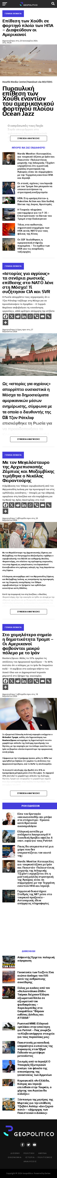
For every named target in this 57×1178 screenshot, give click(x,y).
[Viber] (36, 316)
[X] (11, 316)
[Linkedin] (24, 316)
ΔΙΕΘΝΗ (15, 1153)
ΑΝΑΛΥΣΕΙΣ (30, 1161)
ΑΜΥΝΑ (42, 1153)
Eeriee (47, 1173)
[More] (5, 322)
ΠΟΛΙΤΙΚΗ (29, 1153)
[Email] (42, 316)
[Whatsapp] (30, 316)
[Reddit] (18, 316)
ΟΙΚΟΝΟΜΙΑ (15, 1157)
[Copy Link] (48, 316)
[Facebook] (5, 316)
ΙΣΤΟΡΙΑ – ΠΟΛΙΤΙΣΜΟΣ (38, 1157)
